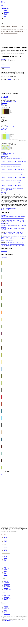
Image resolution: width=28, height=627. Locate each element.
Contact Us (6, 608)
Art (8, 244)
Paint (24, 221)
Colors (5, 537)
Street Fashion (7, 586)
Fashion (20, 221)
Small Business (15, 233)
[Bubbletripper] (4, 154)
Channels (6, 13)
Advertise (6, 606)
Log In (2, 1)
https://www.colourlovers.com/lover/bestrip (11, 180)
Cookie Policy (7, 614)
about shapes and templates (9, 208)
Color (19, 140)
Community (6, 12)
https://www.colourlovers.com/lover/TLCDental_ (12, 182)
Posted (5, 67)
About (3, 603)
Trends (5, 14)
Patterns (8, 27)
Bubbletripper (4, 156)
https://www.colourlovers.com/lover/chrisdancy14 (12, 188)
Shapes (5, 541)
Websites (6, 588)
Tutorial (21, 233)
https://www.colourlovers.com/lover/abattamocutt (12, 169)
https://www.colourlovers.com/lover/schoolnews (12, 158)
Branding (6, 581)
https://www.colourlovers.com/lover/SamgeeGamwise (13, 161)
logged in (9, 79)
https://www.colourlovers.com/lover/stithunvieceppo (13, 177)
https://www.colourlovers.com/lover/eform (11, 185)
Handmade (6, 582)
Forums (8, 29)
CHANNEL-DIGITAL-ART (17, 244)
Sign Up (3, 2)
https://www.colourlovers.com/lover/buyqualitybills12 (13, 174)
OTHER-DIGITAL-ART (7, 245)
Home (5, 571)
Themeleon (6, 597)
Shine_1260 (3, 104)
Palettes (2, 27)
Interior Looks (7, 584)
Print (5, 572)
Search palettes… (5, 4)
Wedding (6, 575)
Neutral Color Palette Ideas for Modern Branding (12, 218)
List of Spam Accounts (8, 189)
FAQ (5, 612)
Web (5, 573)
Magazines (6, 585)
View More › (4, 215)
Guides (16, 221)
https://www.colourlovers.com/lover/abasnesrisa (12, 172)
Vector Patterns (21, 150)
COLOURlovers (5, 8)
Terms (5, 611)
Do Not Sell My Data (8, 620)
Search (2, 5)
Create (2, 6)
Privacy (5, 610)
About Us (6, 607)
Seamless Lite (7, 595)
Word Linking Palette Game (9, 127)
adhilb (3, 64)
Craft (7, 31)
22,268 (6, 209)
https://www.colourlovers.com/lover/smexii (11, 166)
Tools (5, 16)
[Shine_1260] (4, 103)
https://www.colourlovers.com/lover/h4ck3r (11, 164)
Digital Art (6, 568)
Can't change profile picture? (9, 101)
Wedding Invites (7, 589)
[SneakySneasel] (5, 96)
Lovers (5, 559)
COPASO (6, 599)
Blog (17, 27)
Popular (19, 245)
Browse (5, 10)
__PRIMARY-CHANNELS (12, 220)
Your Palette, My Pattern (8, 153)
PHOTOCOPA (7, 598)
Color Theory (11, 221)
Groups (5, 558)
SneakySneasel (4, 97)
